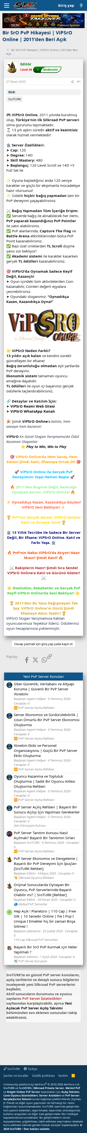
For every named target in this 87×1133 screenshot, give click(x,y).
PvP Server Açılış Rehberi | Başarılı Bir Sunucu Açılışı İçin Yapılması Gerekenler (47, 809)
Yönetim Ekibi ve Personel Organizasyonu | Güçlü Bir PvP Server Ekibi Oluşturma (45, 750)
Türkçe (32, 1069)
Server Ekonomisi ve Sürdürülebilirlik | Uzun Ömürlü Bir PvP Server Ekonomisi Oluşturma (47, 719)
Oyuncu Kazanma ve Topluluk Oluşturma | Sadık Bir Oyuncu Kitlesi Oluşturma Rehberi (44, 781)
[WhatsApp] (40, 659)
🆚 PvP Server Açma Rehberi (34, 707)
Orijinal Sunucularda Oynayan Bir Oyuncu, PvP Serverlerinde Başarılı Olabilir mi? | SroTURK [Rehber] (43, 889)
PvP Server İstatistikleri (41, 998)
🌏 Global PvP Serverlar (30, 904)
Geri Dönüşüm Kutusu (30, 825)
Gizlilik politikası (43, 1075)
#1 (79, 82)
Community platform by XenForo (41, 1084)
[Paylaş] (72, 82)
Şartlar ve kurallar (16, 1075)
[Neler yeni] (81, 5)
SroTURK (13, 1069)
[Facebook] (23, 659)
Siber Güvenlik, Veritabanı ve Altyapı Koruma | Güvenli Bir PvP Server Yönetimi (44, 688)
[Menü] (6, 5)
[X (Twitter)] (32, 659)
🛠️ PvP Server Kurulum (30, 961)
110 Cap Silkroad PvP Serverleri (36, 940)
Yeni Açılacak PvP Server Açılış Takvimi (39, 1005)
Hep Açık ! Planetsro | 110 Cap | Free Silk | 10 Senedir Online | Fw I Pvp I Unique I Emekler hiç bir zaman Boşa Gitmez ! (45, 919)
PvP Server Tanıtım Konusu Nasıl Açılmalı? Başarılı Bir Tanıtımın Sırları (44, 835)
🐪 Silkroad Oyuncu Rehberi (34, 877)
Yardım (63, 1075)
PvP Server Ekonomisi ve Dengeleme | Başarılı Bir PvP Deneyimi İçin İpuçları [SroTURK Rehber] (46, 863)
